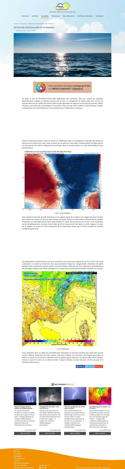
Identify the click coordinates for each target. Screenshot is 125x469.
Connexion (100, 16)
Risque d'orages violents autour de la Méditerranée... (23, 407)
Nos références (68, 16)
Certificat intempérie (85, 16)
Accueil (16, 24)
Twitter (90, 366)
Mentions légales (20, 465)
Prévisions (25, 16)
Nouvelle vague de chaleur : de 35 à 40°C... (99, 407)
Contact (16, 461)
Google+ (99, 366)
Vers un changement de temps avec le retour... (74, 407)
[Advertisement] (62, 124)
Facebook (81, 366)
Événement (56, 16)
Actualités (44, 16)
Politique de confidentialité (23, 468)
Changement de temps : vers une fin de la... (49, 407)
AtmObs (35, 16)
